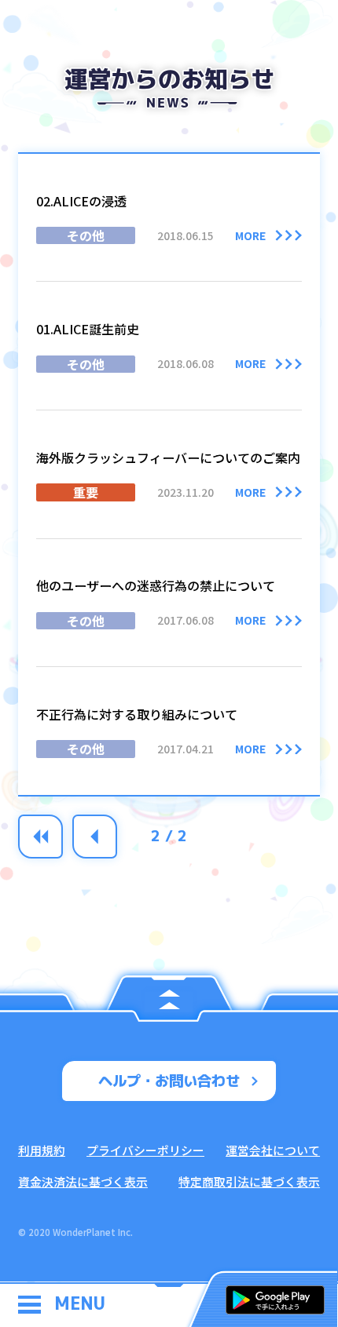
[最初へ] (40, 837)
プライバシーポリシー (145, 1150)
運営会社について (273, 1150)
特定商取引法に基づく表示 (249, 1181)
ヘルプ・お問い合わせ (169, 1080)
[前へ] (94, 837)
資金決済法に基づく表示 (83, 1181)
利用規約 (41, 1150)
